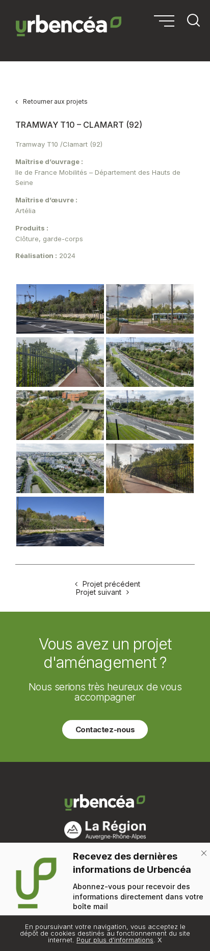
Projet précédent (111, 584)
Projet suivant (98, 592)
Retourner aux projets (55, 101)
